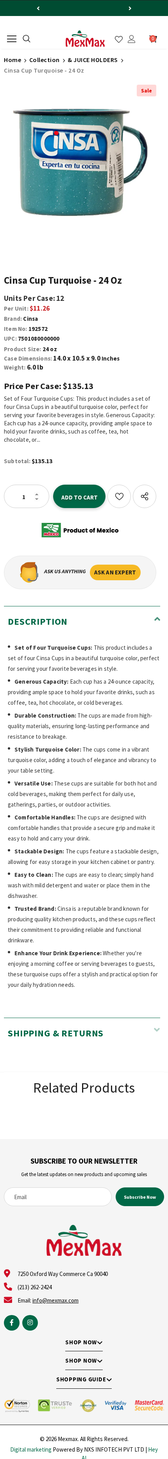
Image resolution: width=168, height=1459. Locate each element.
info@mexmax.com (55, 1300)
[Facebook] (12, 1323)
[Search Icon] (26, 39)
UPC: (10, 338)
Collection (44, 60)
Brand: (13, 318)
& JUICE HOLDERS (93, 60)
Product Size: (22, 349)
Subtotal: (17, 461)
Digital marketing (31, 1449)
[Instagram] (30, 1323)
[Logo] (85, 38)
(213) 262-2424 (35, 1287)
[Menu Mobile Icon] (11, 39)
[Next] (130, 8)
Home (12, 60)
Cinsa (30, 318)
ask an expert (115, 572)
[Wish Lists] (119, 496)
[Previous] (38, 8)
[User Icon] (132, 39)
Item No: (15, 328)
